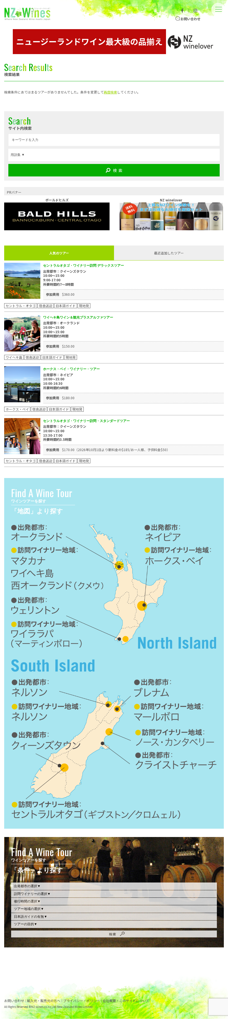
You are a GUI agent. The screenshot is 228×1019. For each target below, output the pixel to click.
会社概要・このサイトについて (126, 1000)
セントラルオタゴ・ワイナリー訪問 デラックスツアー (83, 265)
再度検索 (110, 92)
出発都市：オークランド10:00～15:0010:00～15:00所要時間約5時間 (61, 329)
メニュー (218, 5)
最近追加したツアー (169, 253)
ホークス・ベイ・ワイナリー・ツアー (71, 368)
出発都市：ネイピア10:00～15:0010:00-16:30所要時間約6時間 (58, 381)
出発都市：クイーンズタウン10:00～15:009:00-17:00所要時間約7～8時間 (64, 277)
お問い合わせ (190, 18)
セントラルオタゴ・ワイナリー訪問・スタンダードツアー (86, 420)
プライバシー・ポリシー (81, 1000)
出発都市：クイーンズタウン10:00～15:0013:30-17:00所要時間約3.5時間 (64, 432)
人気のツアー (59, 253)
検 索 (117, 170)
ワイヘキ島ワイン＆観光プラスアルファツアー (78, 317)
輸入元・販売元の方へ (43, 1000)
